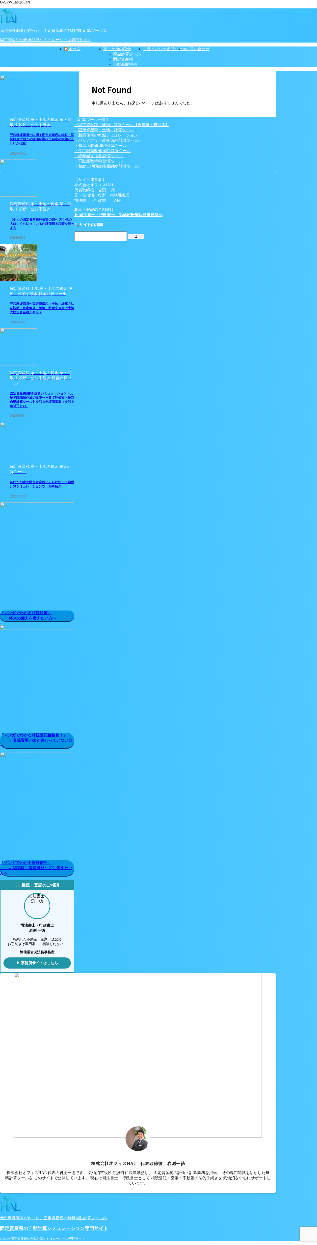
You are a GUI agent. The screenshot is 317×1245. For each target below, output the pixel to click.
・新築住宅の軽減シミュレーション (106, 135)
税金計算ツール (127, 54)
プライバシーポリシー (163, 49)
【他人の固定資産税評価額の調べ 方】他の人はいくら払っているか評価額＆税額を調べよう (42, 224)
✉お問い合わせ (196, 49)
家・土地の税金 (117, 49)
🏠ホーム (72, 49)
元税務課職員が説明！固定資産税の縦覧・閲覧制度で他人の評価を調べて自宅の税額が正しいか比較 (42, 139)
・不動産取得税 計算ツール (98, 161)
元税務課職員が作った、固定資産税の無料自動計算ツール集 (53, 1218)
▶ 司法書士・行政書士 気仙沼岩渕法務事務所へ (118, 215)
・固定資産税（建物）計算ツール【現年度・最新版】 (121, 125)
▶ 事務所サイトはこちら (37, 963)
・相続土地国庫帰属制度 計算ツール (106, 166)
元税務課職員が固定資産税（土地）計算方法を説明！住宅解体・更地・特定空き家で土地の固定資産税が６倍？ (42, 308)
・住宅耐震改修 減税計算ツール (102, 151)
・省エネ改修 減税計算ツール (100, 145)
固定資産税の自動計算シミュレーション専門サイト (45, 40)
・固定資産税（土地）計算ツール (104, 130)
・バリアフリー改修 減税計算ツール (106, 140)
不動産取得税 (125, 64)
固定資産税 (123, 59)
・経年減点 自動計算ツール (98, 156)
